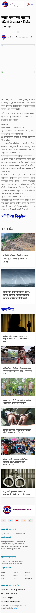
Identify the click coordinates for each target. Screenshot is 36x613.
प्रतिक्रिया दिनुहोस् (13, 216)
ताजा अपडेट (7, 229)
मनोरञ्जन (27, 572)
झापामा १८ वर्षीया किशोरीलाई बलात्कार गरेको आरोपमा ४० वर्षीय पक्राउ (17, 431)
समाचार (3, 575)
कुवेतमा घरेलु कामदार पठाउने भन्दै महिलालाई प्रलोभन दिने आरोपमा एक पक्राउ (16, 339)
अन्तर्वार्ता (15, 572)
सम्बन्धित (7, 309)
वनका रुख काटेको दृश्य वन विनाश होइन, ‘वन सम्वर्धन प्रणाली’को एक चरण (17, 402)
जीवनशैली (16, 578)
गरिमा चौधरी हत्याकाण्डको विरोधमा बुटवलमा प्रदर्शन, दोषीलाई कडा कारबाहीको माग (15, 462)
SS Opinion (28, 578)
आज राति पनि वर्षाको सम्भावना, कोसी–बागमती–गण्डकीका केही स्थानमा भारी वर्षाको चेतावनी (16, 295)
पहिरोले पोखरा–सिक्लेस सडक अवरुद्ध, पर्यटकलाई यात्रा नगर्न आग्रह (15, 259)
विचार (27, 575)
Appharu (15, 608)
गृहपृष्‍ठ (3, 572)
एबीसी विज (16, 575)
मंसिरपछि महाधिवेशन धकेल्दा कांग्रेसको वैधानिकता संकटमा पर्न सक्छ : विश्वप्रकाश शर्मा (17, 371)
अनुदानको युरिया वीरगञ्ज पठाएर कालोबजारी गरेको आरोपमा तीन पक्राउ (16, 493)
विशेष (2, 578)
